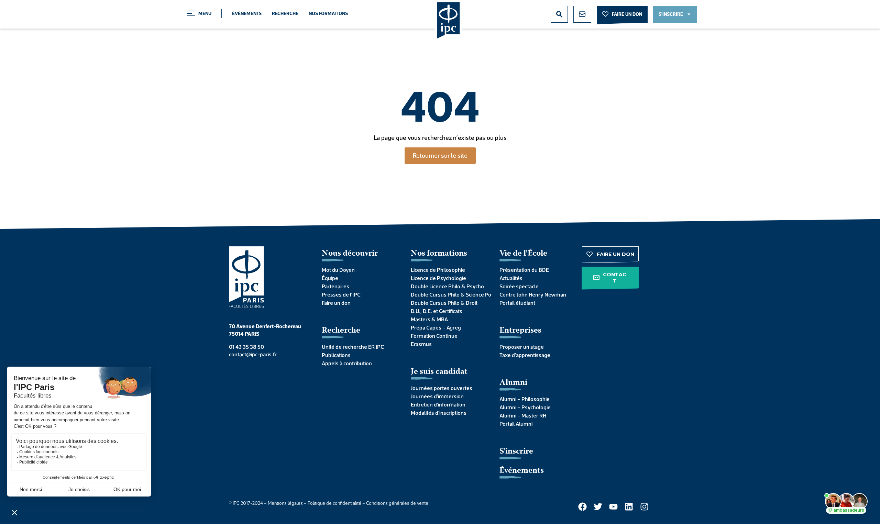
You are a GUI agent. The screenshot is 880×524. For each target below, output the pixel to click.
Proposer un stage (521, 347)
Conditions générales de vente (397, 503)
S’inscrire (516, 451)
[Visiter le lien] (448, 21)
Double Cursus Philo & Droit (444, 303)
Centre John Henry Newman (532, 294)
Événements (247, 13)
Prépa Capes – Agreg (436, 327)
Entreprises (520, 330)
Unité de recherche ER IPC (353, 347)
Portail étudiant (517, 303)
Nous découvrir (350, 253)
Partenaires (335, 286)
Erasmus (421, 344)
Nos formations (328, 13)
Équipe (330, 278)
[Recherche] (559, 14)
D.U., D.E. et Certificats (436, 311)
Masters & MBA (429, 319)
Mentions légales (285, 503)
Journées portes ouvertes (441, 388)
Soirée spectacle (519, 286)
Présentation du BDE (524, 270)
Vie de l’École (523, 253)
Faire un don (336, 303)
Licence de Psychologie (438, 278)
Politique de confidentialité (334, 503)
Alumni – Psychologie (525, 407)
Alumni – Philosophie (524, 399)
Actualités (510, 278)
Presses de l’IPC (341, 294)
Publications (336, 355)
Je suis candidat (439, 372)
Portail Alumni (515, 424)
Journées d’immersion (437, 396)
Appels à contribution (347, 363)
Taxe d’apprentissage (524, 355)
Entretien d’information (438, 404)
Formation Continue (434, 336)
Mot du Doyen (338, 270)
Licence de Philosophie (438, 270)
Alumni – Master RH (522, 415)
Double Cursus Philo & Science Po (448, 294)
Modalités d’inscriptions (438, 413)
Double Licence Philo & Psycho (447, 286)
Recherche (285, 13)
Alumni (513, 383)
